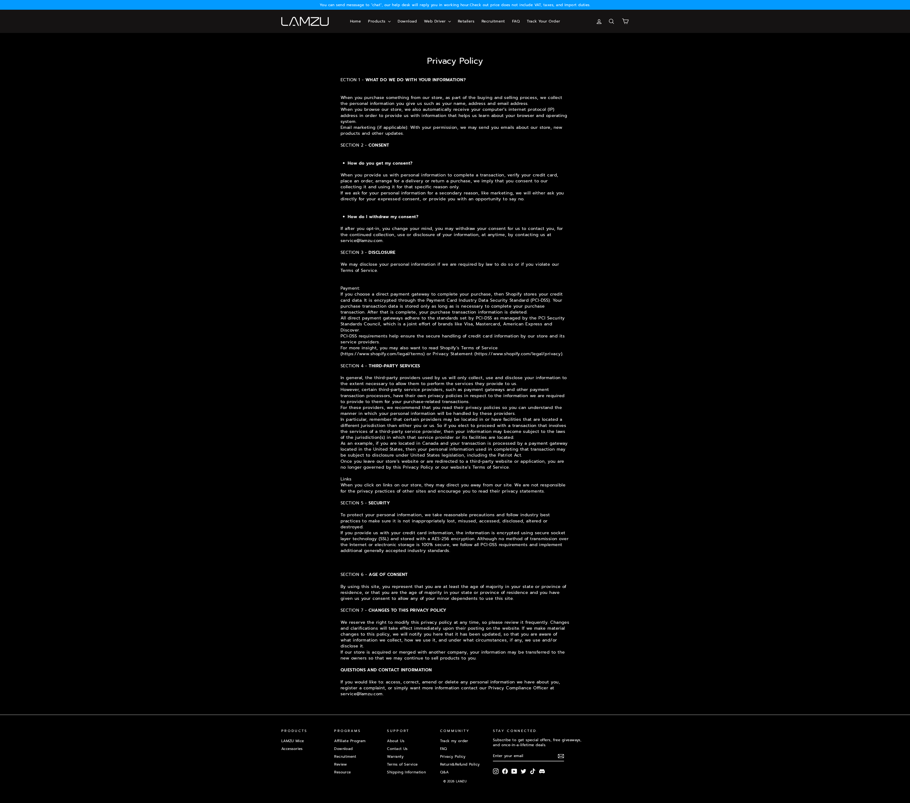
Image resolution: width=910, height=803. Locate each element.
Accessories (292, 748)
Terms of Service (402, 764)
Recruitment (493, 21)
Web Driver (435, 21)
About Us (395, 741)
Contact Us (397, 748)
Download (407, 21)
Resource (342, 772)
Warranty (395, 756)
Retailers (466, 21)
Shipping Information (406, 772)
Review (340, 764)
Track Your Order (543, 21)
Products (377, 21)
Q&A (444, 772)
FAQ (516, 21)
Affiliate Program (350, 741)
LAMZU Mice (292, 741)
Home (355, 21)
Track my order (454, 741)
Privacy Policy (453, 756)
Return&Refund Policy (460, 764)
